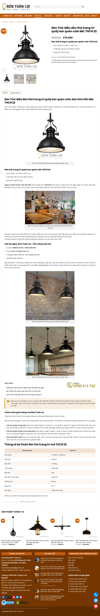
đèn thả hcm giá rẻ (71, 60)
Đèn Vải (59, 16)
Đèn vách (71, 560)
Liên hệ (94, 16)
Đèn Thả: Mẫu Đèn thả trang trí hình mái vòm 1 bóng (86, 541)
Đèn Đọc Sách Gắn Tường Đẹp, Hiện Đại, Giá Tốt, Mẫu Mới (52, 590)
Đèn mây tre (73, 568)
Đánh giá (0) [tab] (15, 93)
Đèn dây (71, 563)
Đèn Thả (37, 16)
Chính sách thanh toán (78, 579)
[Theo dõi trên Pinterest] (13, 597)
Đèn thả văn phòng (75, 558)
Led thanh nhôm (74, 570)
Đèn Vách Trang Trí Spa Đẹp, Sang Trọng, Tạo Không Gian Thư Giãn (52, 581)
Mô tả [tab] (5, 93)
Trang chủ (7, 16)
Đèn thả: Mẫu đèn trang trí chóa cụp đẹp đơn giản (37, 541)
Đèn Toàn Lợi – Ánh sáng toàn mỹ (34, 244)
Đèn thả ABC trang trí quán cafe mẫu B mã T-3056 (11, 541)
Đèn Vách (48, 16)
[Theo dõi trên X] (10, 597)
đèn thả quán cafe (83, 60)
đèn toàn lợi (72, 62)
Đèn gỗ (71, 565)
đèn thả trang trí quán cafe (59, 62)
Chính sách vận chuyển (79, 586)
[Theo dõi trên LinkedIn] (17, 597)
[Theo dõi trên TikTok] (6, 597)
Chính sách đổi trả (77, 584)
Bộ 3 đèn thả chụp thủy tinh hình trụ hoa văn (24, 391)
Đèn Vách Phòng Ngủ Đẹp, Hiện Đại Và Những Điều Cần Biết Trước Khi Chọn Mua (52, 598)
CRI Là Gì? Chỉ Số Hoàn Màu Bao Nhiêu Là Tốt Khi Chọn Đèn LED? (53, 567)
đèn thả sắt (93, 60)
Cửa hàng (28, 16)
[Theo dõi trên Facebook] (3, 597)
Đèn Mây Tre (78, 16)
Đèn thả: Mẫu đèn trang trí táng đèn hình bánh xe (62, 541)
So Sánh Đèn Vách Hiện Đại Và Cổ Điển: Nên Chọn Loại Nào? (52, 574)
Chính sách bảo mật (77, 591)
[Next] (45, 49)
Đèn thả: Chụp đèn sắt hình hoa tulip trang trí (24, 395)
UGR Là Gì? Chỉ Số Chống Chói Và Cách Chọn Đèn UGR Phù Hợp (52, 560)
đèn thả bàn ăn (59, 60)
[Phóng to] (4, 70)
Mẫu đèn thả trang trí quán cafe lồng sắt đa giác (25, 388)
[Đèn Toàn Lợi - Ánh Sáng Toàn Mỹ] (16, 7)
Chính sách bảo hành (78, 581)
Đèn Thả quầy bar (41, 265)
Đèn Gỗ (67, 16)
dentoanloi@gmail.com (20, 251)
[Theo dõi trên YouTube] (20, 597)
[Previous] (5, 49)
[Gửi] (82, 7)
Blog (87, 16)
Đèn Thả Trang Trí (22, 22)
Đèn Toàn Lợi (18, 258)
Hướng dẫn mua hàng (78, 589)
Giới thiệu (18, 16)
